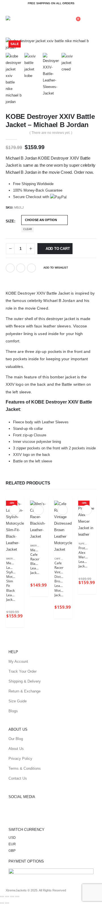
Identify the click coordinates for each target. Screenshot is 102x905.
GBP (12, 850)
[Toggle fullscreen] (7, 896)
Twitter (20, 268)
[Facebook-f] (15, 811)
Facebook (10, 268)
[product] (39, 520)
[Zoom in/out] (2, 896)
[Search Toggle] (62, 19)
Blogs (13, 711)
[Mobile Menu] (91, 19)
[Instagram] (46, 811)
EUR (12, 844)
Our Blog (15, 739)
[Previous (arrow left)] (2, 903)
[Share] (12, 896)
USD (12, 837)
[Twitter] (31, 811)
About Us (16, 749)
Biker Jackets (14, 558)
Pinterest (31, 268)
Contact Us (17, 778)
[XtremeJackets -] (25, 19)
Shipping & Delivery (24, 681)
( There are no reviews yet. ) (50, 133)
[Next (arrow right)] (7, 903)
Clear (27, 229)
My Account (18, 661)
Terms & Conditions (24, 768)
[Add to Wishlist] (21, 559)
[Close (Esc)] (17, 896)
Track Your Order (22, 671)
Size (10, 221)
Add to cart (58, 248)
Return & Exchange (24, 691)
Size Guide (17, 701)
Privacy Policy (20, 758)
